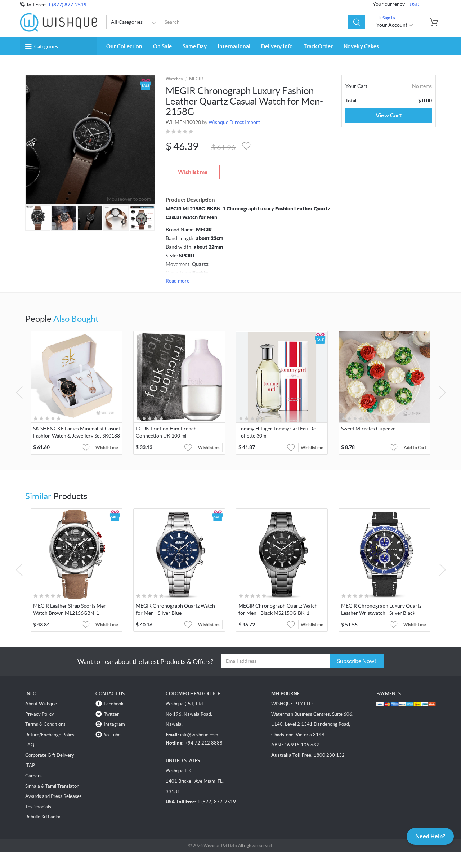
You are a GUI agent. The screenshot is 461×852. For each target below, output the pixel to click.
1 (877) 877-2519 (67, 5)
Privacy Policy (39, 714)
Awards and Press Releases (53, 796)
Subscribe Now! (356, 661)
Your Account (392, 25)
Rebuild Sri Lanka (43, 817)
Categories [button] (46, 46)
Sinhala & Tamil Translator (52, 786)
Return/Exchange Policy (50, 734)
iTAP (30, 765)
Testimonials (38, 806)
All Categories (127, 22)
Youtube (112, 734)
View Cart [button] (389, 115)
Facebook (114, 703)
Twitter (111, 714)
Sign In (388, 17)
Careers (33, 775)
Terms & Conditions (45, 724)
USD (414, 4)
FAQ (29, 744)
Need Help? (430, 836)
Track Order (318, 46)
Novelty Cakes (361, 46)
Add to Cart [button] (415, 447)
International (234, 46)
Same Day (195, 46)
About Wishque (41, 703)
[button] (356, 22)
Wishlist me (193, 172)
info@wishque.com (199, 734)
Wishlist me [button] (106, 447)
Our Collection (124, 46)
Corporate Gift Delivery (49, 755)
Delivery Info (277, 46)
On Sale (162, 46)
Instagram (114, 724)
